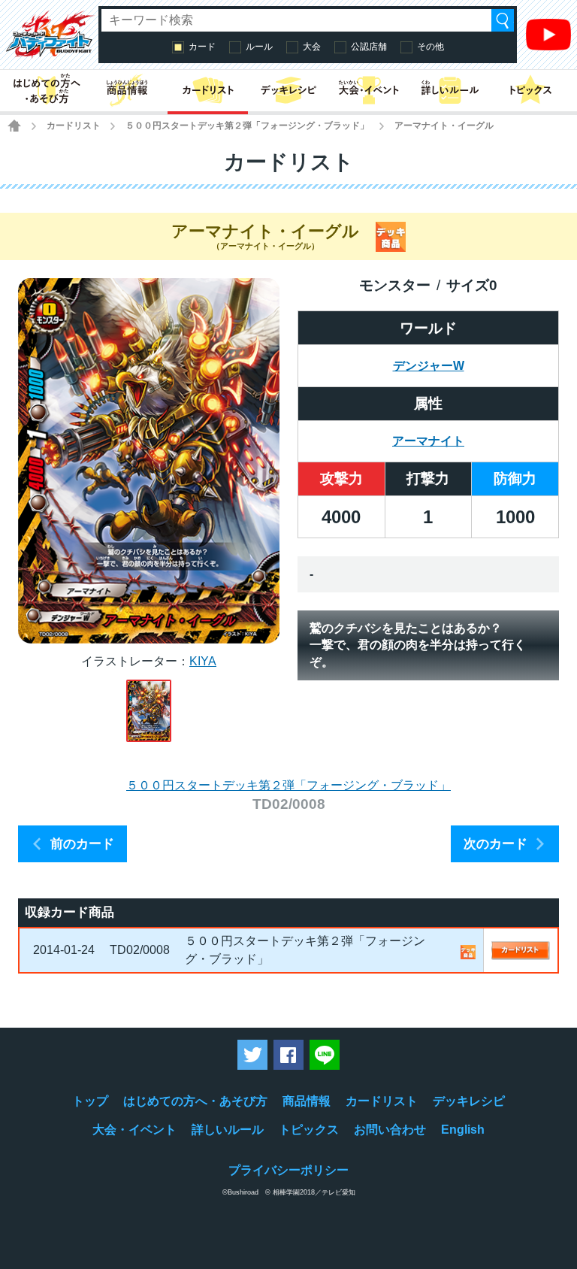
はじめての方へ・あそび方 (195, 1101)
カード (202, 46)
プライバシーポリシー (288, 1170)
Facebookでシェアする (288, 1055)
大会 (312, 46)
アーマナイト (428, 441)
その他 (430, 46)
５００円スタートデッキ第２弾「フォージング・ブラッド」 (247, 125)
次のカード (495, 844)
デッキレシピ (469, 1101)
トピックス (309, 1129)
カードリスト (74, 125)
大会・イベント (134, 1129)
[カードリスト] (208, 90)
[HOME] (14, 125)
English (463, 1129)
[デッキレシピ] (288, 90)
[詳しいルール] (449, 90)
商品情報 (306, 1101)
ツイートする (252, 1055)
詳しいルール (228, 1129)
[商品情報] (126, 90)
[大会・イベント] (369, 90)
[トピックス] (531, 90)
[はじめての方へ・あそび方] (46, 90)
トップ (90, 1101)
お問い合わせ (390, 1129)
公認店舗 (369, 46)
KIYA (202, 661)
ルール (259, 46)
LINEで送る (325, 1055)
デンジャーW (428, 365)
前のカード (82, 844)
